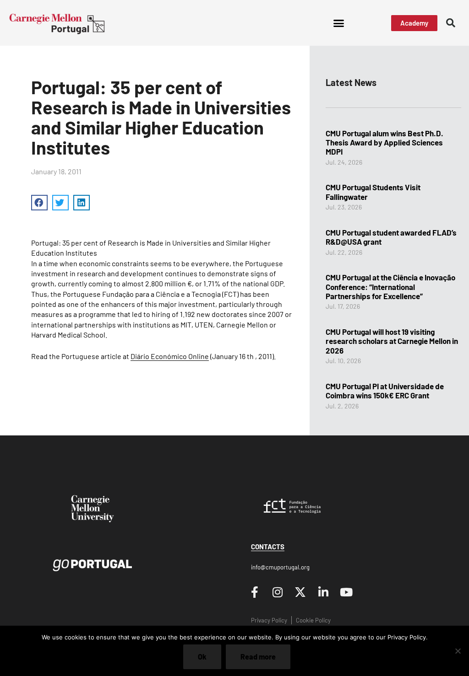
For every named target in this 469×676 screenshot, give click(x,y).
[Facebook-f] (254, 591)
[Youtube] (346, 591)
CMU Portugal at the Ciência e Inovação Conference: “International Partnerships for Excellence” (390, 286)
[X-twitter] (300, 591)
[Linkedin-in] (323, 591)
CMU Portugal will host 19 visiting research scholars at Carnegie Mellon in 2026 (392, 341)
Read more (258, 656)
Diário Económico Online (170, 356)
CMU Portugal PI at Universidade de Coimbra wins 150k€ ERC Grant (385, 390)
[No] (457, 650)
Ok (202, 656)
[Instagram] (277, 591)
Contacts (267, 546)
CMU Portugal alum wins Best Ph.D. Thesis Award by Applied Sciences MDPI (384, 142)
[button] (338, 23)
